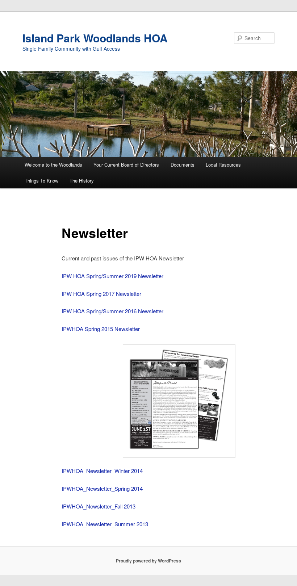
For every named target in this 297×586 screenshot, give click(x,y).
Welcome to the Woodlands (53, 164)
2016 (131, 311)
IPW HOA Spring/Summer (93, 311)
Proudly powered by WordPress (148, 560)
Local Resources (223, 164)
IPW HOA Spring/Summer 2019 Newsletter (112, 276)
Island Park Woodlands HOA (95, 38)
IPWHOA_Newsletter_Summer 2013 (105, 524)
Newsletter (150, 311)
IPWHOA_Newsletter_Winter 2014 (102, 470)
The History (82, 180)
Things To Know (41, 180)
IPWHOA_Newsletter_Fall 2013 (98, 506)
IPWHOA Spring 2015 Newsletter (101, 328)
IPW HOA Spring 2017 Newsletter (101, 293)
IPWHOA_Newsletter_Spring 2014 (102, 488)
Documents (182, 164)
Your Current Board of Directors (126, 164)
